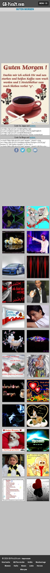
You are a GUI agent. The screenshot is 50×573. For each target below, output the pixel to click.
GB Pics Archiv (18, 562)
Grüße (30, 562)
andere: (33, 126)
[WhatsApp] (29, 152)
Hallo (16, 566)
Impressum (26, 558)
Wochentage (41, 562)
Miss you (23, 569)
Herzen (40, 566)
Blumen (8, 566)
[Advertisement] (25, 37)
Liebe (31, 566)
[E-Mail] (35, 152)
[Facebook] (16, 152)
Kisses (23, 566)
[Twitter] (22, 152)
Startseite (6, 562)
